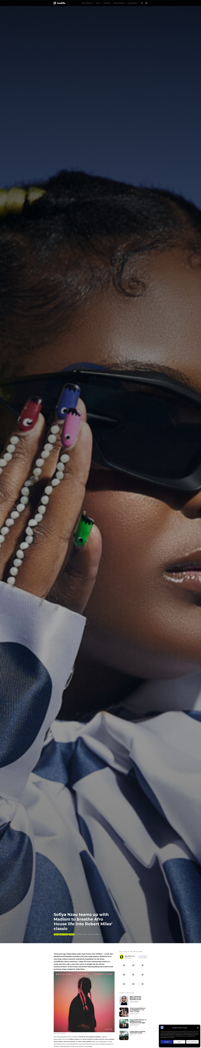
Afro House (63, 934)
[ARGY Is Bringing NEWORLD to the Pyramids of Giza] (124, 1000)
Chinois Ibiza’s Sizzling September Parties (137, 1032)
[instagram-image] (124, 965)
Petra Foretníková (94, 934)
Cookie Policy (180, 1045)
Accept (166, 1042)
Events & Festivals (134, 1001)
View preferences (192, 1042)
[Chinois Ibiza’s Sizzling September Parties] (124, 1035)
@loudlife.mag (129, 956)
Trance (71, 934)
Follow (143, 956)
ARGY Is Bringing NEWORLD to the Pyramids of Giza (135, 998)
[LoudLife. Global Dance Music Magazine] (59, 3)
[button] (198, 1027)
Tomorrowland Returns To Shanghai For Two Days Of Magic (137, 1009)
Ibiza (131, 1034)
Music (56, 934)
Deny (179, 1042)
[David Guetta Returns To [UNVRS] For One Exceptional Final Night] (124, 1023)
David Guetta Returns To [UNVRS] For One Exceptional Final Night (138, 1021)
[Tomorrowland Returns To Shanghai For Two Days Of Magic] (124, 1012)
